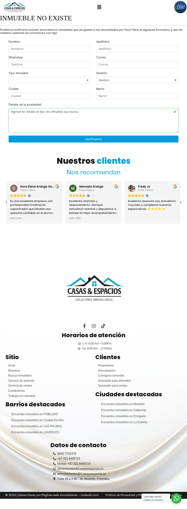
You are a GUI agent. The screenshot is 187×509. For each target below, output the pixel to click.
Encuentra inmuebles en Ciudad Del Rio (37, 420)
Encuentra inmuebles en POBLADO (34, 414)
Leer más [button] (16, 218)
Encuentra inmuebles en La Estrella (124, 422)
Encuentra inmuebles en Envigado (123, 416)
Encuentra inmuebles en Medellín (123, 404)
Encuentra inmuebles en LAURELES (35, 432)
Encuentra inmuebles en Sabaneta (123, 410)
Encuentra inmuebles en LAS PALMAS (36, 426)
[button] (99, 7)
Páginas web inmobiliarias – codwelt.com (70, 495)
